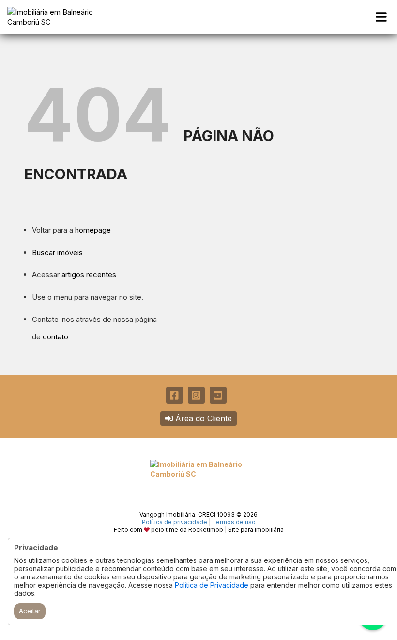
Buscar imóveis (57, 252)
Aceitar (30, 611)
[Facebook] (174, 395)
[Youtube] (218, 395)
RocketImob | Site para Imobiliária (236, 529)
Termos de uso (234, 522)
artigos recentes (88, 274)
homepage (93, 230)
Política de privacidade (174, 522)
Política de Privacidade (211, 585)
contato (55, 336)
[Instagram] (196, 395)
